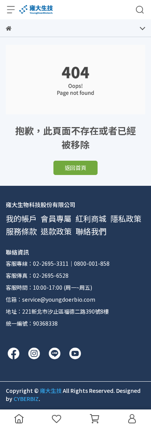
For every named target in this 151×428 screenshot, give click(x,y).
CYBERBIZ (26, 399)
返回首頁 (75, 168)
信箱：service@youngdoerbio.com (50, 299)
